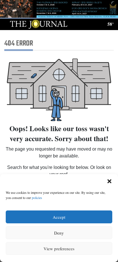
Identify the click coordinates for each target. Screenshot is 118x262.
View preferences (59, 248)
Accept (59, 217)
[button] (109, 181)
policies (37, 197)
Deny (59, 233)
